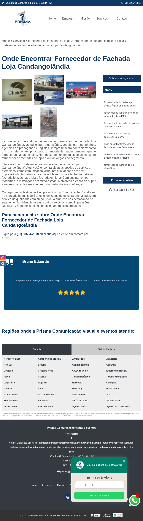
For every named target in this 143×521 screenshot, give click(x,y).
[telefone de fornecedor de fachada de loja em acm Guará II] (49, 90)
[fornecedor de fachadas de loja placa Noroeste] (17, 122)
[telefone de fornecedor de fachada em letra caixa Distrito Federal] (49, 122)
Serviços (102, 18)
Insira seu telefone (99, 477)
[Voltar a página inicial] (22, 18)
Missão (85, 18)
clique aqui (51, 234)
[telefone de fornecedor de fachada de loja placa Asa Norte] (81, 90)
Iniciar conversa (99, 495)
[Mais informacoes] (135, 18)
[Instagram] (68, 497)
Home (52, 18)
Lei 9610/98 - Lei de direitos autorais (76, 416)
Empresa (68, 18)
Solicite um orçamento (122, 78)
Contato (122, 18)
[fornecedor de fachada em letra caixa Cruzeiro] (17, 90)
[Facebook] (3, 263)
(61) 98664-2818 (132, 2)
